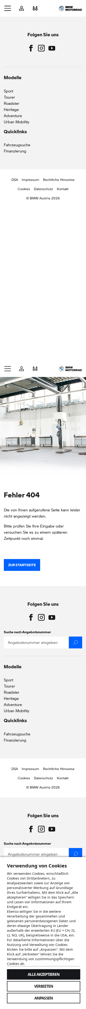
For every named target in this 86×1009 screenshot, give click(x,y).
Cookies (24, 188)
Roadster (11, 103)
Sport (8, 91)
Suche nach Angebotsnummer (27, 632)
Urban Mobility (16, 121)
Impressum (30, 179)
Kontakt (63, 188)
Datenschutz (43, 188)
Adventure (13, 115)
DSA (14, 179)
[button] (7, 8)
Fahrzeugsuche (17, 144)
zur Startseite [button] (22, 565)
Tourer (9, 97)
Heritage (11, 109)
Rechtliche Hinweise (59, 179)
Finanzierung (15, 151)
